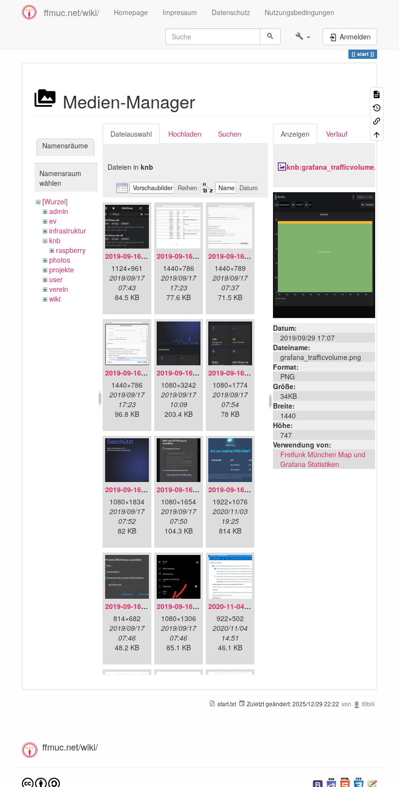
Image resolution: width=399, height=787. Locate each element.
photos (59, 260)
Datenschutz (231, 12)
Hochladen (184, 134)
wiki (54, 299)
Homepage (131, 12)
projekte (61, 269)
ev (52, 221)
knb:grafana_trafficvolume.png (338, 167)
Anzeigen (295, 134)
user (56, 279)
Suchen (229, 134)
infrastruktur (67, 230)
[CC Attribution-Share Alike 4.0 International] (41, 783)
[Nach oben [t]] (376, 133)
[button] (303, 36)
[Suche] (270, 36)
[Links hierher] (376, 120)
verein (58, 289)
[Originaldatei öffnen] (324, 254)
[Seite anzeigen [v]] (376, 94)
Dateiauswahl (131, 134)
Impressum (180, 12)
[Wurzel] (55, 201)
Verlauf (336, 134)
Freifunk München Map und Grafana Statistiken (322, 459)
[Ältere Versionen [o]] (376, 107)
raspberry (71, 250)
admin (58, 211)
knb (54, 240)
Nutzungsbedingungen (299, 12)
